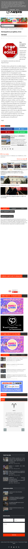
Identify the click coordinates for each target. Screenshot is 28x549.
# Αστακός (8, 126)
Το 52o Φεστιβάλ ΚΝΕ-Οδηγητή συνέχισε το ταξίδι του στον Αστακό (13, 197)
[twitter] (11, 547)
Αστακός (6, 28)
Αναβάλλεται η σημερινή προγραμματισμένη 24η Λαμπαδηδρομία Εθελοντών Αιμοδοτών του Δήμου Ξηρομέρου (12, 173)
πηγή (2, 120)
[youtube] (14, 547)
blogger (5, 208)
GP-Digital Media (24, 545)
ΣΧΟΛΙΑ (23, 355)
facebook (14, 208)
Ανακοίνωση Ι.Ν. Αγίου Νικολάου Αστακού (10, 185)
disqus (22, 208)
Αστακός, (23, 38)
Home (2, 28)
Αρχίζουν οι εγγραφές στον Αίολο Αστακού (14, 364)
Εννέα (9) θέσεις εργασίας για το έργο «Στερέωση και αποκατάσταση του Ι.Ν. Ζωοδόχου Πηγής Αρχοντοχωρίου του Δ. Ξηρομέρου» (16, 359)
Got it (17, 9)
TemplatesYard (11, 545)
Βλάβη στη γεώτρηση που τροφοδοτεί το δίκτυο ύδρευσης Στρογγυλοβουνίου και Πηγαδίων (16, 370)
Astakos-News (4, 542)
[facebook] (9, 547)
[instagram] (16, 547)
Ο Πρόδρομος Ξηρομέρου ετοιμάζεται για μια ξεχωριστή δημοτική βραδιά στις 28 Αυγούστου (16, 498)
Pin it (9, 132)
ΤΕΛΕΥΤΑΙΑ (5, 355)
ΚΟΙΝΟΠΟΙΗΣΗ (9, 129)
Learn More (12, 9)
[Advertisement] (14, 204)
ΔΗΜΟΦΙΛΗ (14, 355)
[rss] (19, 547)
